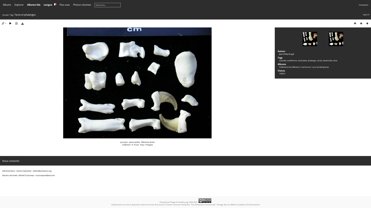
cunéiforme (292, 60)
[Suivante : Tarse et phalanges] (367, 23)
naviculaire (302, 60)
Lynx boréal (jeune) (320, 67)
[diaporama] (10, 23)
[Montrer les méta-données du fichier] (16, 23)
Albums (7, 4)
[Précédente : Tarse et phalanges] (361, 23)
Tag (11, 15)
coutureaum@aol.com (45, 175)
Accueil (5, 15)
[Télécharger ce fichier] (22, 23)
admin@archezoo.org (42, 171)
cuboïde (282, 60)
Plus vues (65, 4)
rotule (319, 60)
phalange (312, 60)
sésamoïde (327, 60)
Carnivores (306, 67)
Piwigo (173, 202)
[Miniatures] (355, 23)
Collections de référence (289, 67)
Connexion (363, 5)
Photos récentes (82, 4)
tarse (335, 60)
